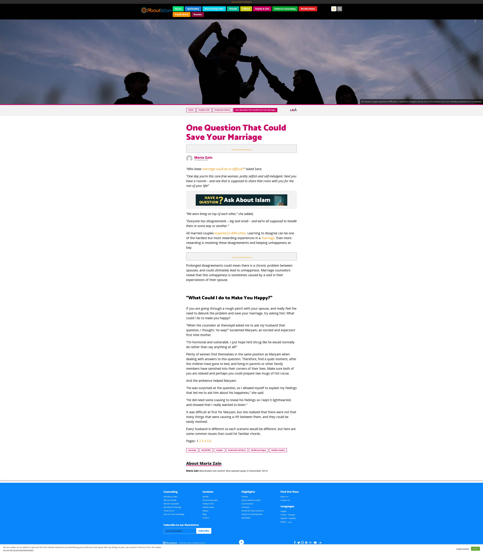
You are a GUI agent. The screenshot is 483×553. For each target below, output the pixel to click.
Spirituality (193, 9)
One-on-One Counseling (174, 514)
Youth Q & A (181, 14)
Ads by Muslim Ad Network (241, 2)
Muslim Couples (278, 450)
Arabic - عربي (286, 521)
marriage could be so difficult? (223, 169)
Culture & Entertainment (252, 514)
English (283, 511)
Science (206, 517)
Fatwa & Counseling (285, 9)
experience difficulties (230, 233)
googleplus (311, 542)
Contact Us (285, 500)
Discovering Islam (214, 9)
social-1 (320, 542)
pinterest (306, 542)
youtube (315, 542)
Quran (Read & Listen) (251, 500)
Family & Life (262, 9)
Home (191, 110)
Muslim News (308, 9)
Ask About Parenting (172, 507)
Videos (246, 9)
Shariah (233, 9)
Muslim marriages (258, 450)
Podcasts (246, 507)
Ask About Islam (170, 496)
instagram (302, 542)
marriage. (268, 238)
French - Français (287, 514)
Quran (178, 9)
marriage (192, 450)
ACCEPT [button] (475, 548)
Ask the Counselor (171, 503)
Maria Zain (203, 157)
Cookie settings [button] (462, 549)
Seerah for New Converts (253, 510)
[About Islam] (156, 11)
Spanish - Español (288, 518)
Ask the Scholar (170, 500)
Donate (198, 14)
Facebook (294, 542)
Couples (219, 450)
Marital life (206, 450)
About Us (284, 496)
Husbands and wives (237, 450)
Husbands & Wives (223, 110)
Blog (204, 514)
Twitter (298, 542)
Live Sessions (247, 503)
